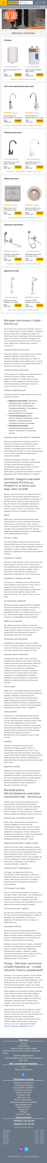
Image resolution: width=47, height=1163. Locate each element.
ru (41, 7)
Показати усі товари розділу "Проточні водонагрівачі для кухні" (23, 125)
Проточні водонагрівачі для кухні (19, 86)
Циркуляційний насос (23, 1104)
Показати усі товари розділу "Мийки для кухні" (23, 217)
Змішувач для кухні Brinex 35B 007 (11, 163)
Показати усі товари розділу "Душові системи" (23, 310)
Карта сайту (15, 1024)
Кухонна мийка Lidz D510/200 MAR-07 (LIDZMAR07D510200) (33, 210)
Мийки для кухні (11, 178)
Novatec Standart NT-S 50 (12, 70)
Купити (18, 75)
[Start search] (21, 2)
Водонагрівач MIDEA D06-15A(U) (33, 70)
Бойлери (8, 40)
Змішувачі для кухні (13, 132)
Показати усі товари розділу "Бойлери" (23, 79)
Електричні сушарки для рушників (23, 1102)
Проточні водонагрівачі (23, 1100)
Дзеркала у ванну (24, 1114)
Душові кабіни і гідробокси (23, 1088)
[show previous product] (36, 40)
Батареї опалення (23, 1107)
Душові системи (11, 271)
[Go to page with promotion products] (23, 19)
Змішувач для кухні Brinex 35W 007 (32, 163)
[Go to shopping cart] (44, 3)
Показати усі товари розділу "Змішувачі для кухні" (23, 171)
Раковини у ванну (23, 1095)
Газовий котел (23, 1109)
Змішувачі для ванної (13, 225)
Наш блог (30, 1026)
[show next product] (42, 40)
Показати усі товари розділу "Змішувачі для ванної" (23, 263)
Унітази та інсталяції (23, 1092)
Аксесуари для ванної (23, 1090)
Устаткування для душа (23, 1085)
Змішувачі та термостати (23, 1083)
